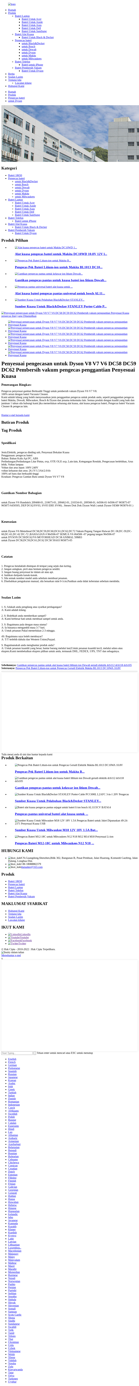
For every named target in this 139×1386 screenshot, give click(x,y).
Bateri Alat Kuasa (24, 34)
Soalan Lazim (15, 76)
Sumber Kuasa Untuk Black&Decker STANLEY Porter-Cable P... (61, 306)
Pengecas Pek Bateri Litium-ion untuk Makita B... (50, 771)
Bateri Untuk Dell (31, 28)
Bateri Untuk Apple (32, 22)
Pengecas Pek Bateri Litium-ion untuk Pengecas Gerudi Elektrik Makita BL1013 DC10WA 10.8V (68, 668)
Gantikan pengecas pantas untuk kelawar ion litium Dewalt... (57, 787)
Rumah (12, 9)
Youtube (24, 937)
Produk (12, 13)
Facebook (26, 940)
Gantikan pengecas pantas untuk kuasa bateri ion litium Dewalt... (60, 280)
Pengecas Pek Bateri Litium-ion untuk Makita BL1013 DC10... (59, 267)
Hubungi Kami (16, 86)
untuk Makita (29, 55)
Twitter (22, 943)
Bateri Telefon (22, 61)
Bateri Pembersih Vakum (28, 67)
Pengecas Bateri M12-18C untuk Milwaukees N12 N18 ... (54, 843)
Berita (11, 73)
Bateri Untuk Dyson (32, 70)
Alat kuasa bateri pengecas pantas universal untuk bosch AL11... (60, 293)
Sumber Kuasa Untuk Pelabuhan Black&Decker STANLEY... (58, 801)
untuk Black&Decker (33, 43)
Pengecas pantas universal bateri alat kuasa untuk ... (51, 814)
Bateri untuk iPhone (32, 64)
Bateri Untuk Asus (32, 25)
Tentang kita (14, 79)
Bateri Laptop (22, 16)
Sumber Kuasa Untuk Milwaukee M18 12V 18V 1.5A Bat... (56, 830)
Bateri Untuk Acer (31, 19)
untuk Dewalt (29, 49)
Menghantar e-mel (11, 955)
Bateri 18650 (15, 175)
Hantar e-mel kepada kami (15, 415)
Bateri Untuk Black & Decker (38, 37)
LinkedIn (26, 934)
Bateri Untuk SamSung (34, 31)
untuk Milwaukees (32, 58)
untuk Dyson (29, 52)
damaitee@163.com (32, 867)
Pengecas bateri (23, 40)
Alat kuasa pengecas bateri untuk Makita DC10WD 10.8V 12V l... (61, 254)
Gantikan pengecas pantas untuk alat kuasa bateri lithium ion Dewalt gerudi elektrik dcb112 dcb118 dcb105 (74, 665)
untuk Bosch (28, 46)
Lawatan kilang (23, 83)
